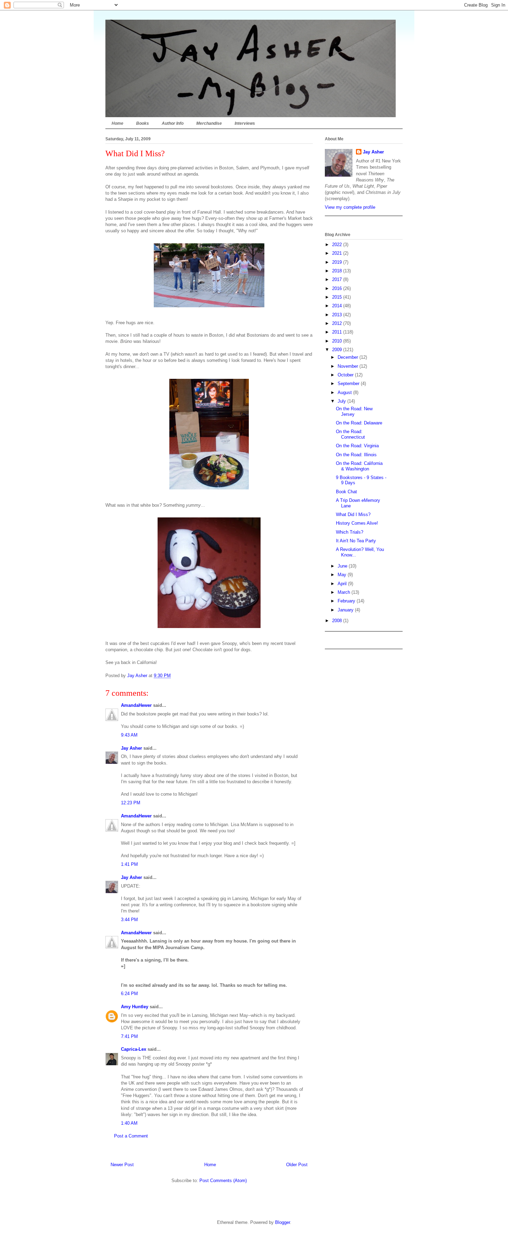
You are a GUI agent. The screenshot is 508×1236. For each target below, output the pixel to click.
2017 (337, 279)
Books (142, 123)
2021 (337, 253)
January (346, 609)
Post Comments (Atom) (223, 1180)
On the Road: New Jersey (354, 411)
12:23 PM (130, 802)
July (342, 401)
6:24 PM (129, 993)
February (347, 600)
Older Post (297, 1164)
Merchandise (209, 123)
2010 (337, 341)
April (343, 583)
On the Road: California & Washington (359, 466)
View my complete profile (350, 207)
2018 (337, 270)
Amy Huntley (134, 1006)
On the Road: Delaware (359, 422)
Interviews (245, 123)
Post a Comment (131, 1136)
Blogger (282, 1222)
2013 (337, 314)
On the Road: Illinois (356, 454)
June (343, 566)
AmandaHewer (136, 705)
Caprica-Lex (133, 1049)
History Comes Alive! (357, 523)
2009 (337, 349)
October (346, 374)
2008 (337, 620)
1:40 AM (129, 1123)
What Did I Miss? (353, 514)
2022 (337, 244)
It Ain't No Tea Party (356, 540)
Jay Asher (131, 748)
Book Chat (346, 491)
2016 (337, 288)
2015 (337, 297)
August (345, 392)
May (343, 574)
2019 (337, 262)
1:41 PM (129, 864)
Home (117, 123)
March (344, 592)
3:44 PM (129, 919)
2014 (337, 305)
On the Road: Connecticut (350, 434)
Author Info (173, 123)
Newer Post (122, 1164)
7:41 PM (129, 1036)
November (348, 366)
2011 (337, 332)
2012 (337, 323)
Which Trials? (349, 532)
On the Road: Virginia (357, 445)
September (349, 383)
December (348, 357)
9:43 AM (129, 735)
